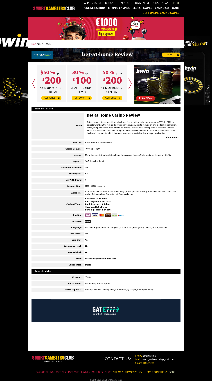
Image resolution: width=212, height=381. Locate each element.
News (165, 3)
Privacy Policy (133, 372)
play (169, 55)
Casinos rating (92, 3)
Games (147, 8)
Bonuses (110, 3)
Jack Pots (125, 3)
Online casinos (95, 8)
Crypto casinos (119, 8)
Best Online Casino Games (161, 13)
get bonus (49, 98)
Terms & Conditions (155, 372)
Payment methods (147, 3)
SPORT (175, 3)
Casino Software (167, 8)
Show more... (172, 137)
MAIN (34, 44)
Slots (137, 8)
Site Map (118, 372)
